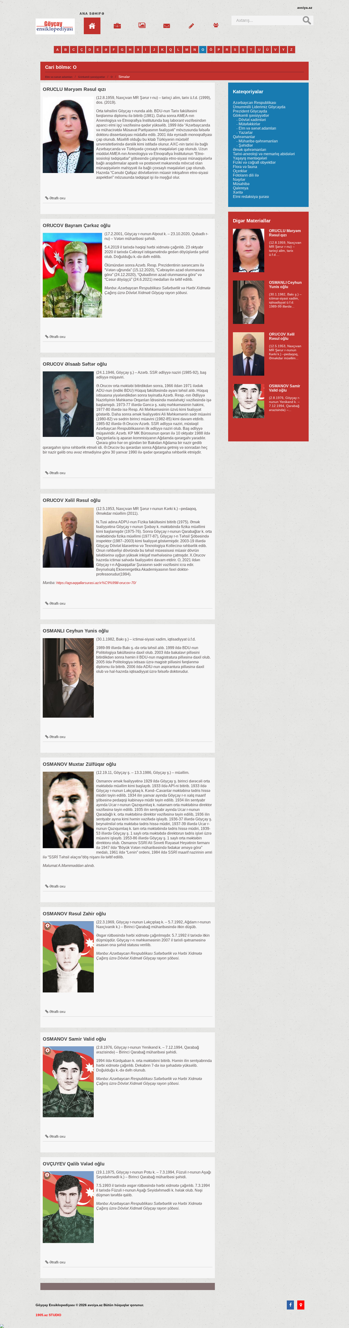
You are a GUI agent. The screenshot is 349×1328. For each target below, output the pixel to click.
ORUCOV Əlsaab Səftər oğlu (75, 364)
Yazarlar (246, 133)
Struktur (117, 23)
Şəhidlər (246, 145)
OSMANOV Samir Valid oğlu (74, 1039)
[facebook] (290, 1305)
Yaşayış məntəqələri (250, 158)
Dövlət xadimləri (252, 120)
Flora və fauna (245, 167)
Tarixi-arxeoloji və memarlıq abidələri (264, 154)
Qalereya (142, 23)
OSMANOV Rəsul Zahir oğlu (74, 913)
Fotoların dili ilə (246, 175)
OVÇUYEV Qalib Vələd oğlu (73, 1163)
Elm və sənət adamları (58, 76)
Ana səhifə (92, 13)
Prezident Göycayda (250, 111)
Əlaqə (166, 23)
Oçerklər (240, 171)
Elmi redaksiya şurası (251, 197)
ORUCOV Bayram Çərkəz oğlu (76, 225)
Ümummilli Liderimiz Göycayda (259, 107)
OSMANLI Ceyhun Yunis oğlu (75, 630)
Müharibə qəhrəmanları (258, 141)
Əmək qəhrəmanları (249, 150)
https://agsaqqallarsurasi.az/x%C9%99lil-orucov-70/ (96, 583)
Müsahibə (241, 184)
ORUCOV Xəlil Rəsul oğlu (71, 500)
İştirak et (191, 23)
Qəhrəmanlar (244, 137)
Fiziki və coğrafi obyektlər (254, 162)
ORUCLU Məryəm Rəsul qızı (74, 89)
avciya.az (304, 7)
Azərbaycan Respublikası (254, 103)
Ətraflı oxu (57, 198)
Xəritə (238, 192)
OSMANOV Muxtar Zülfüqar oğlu (79, 764)
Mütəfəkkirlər (249, 124)
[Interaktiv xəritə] (301, 1305)
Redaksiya (216, 23)
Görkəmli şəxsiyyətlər (91, 76)
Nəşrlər (239, 180)
